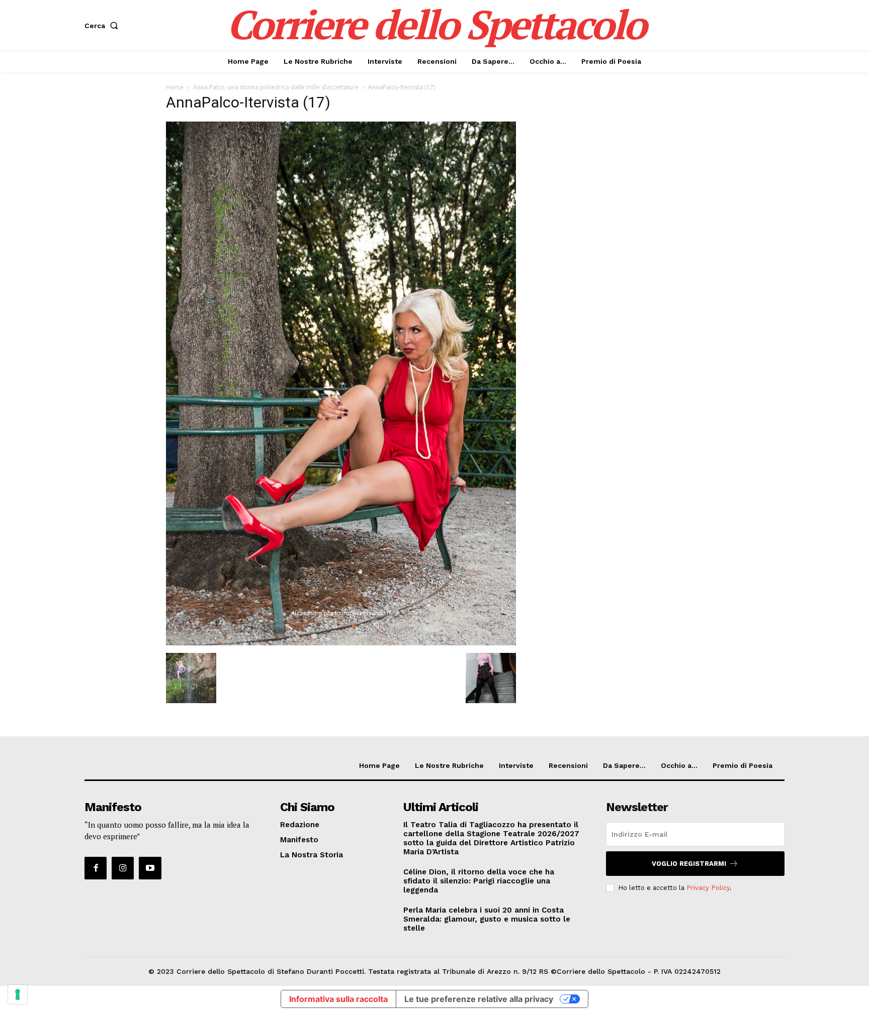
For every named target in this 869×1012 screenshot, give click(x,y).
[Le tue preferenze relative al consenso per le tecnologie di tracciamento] (17, 994)
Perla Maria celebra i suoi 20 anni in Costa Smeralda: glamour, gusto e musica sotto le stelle (486, 919)
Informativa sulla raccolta (338, 999)
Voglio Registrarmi (689, 863)
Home (175, 87)
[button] (103, 25)
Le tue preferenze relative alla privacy (478, 999)
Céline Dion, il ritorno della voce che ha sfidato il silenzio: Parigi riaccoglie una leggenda (478, 880)
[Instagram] (123, 868)
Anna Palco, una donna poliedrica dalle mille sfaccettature (276, 87)
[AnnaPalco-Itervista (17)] (341, 642)
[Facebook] (95, 868)
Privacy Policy (708, 887)
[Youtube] (150, 868)
